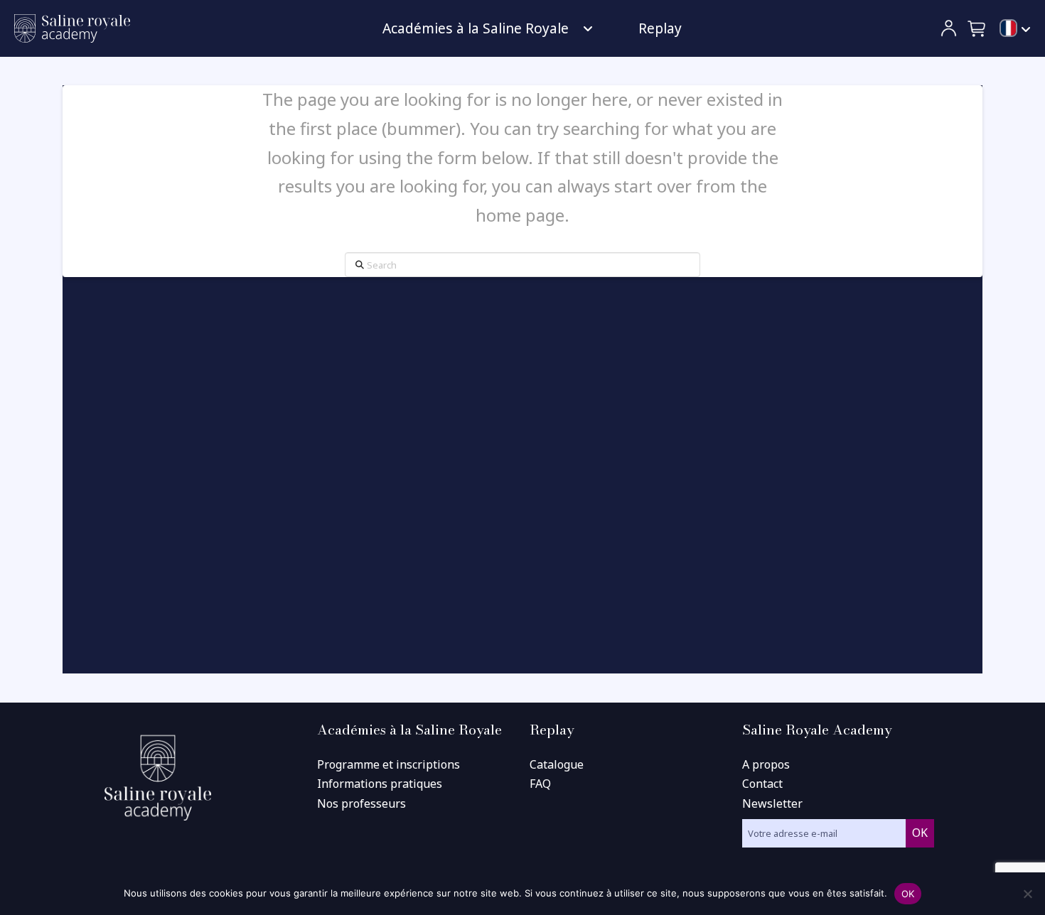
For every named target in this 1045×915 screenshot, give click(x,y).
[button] (977, 28)
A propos (766, 764)
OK (908, 893)
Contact (762, 783)
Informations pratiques (379, 783)
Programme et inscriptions (388, 764)
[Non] (1027, 894)
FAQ (540, 783)
